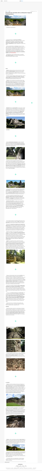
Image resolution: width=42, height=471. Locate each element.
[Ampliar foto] (15, 25)
